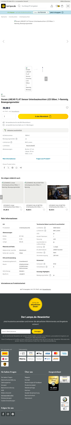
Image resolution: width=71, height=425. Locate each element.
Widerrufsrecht (6, 393)
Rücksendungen (6, 398)
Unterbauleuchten (24, 17)
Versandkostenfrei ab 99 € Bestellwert (18, 122)
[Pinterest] (12, 167)
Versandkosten (15, 111)
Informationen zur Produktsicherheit (13, 283)
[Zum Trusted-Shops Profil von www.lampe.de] (59, 383)
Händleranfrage (30, 388)
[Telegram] (20, 167)
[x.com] (8, 167)
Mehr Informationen (9, 159)
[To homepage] (8, 6)
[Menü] (68, 397)
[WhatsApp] (16, 167)
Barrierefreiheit (30, 395)
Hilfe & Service (65, 1)
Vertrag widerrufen (7, 395)
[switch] (65, 409)
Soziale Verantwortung (32, 393)
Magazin (27, 377)
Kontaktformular (37, 339)
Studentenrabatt (30, 385)
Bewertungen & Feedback (33, 382)
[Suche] (19, 6)
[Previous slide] (24, 79)
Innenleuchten (13, 17)
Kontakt (27, 380)
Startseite (4, 17)
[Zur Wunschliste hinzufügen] (67, 108)
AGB (2, 390)
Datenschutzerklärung (49, 341)
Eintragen (37, 331)
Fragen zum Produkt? (43, 159)
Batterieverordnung (7, 388)
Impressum (28, 398)
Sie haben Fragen (6, 377)
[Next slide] (46, 79)
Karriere (27, 390)
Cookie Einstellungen (8, 400)
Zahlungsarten (6, 382)
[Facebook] (4, 167)
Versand (3, 385)
